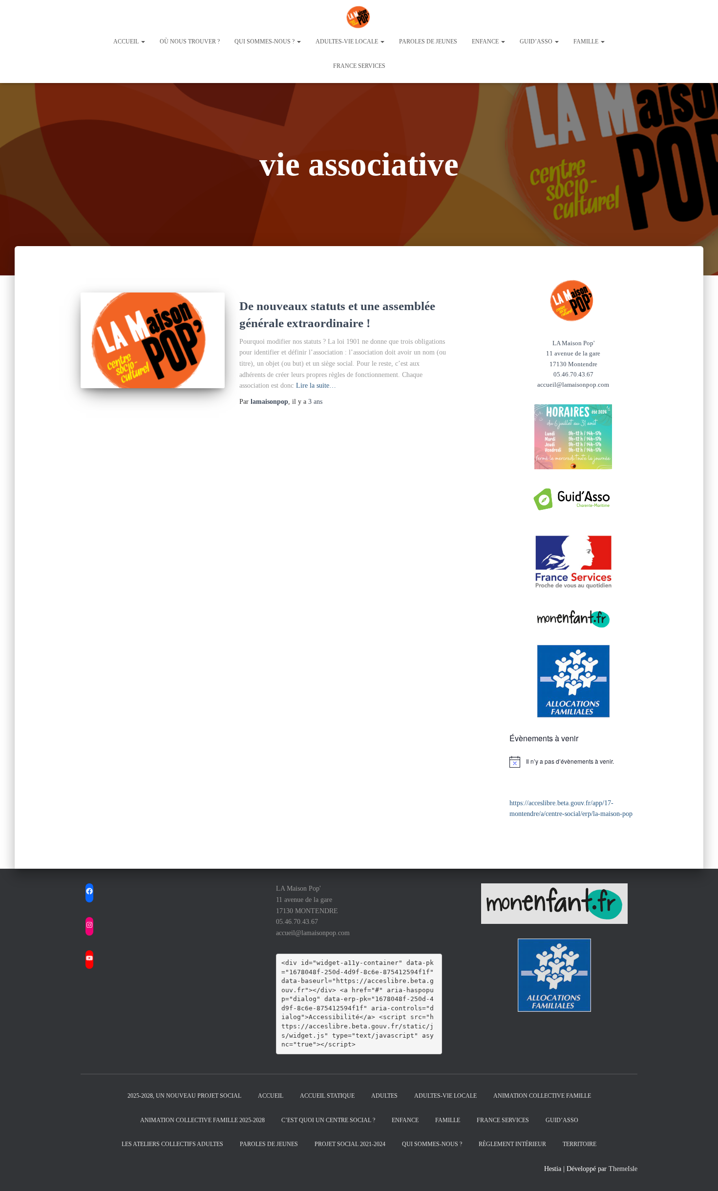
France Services (359, 66)
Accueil (126, 41)
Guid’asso (537, 41)
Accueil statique (327, 1095)
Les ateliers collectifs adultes (172, 1144)
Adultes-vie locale (348, 41)
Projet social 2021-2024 (350, 1144)
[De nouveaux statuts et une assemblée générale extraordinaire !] (153, 341)
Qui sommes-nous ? (265, 41)
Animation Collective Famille (542, 1095)
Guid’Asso (562, 1120)
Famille (586, 41)
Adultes (384, 1095)
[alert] (573, 762)
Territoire (579, 1144)
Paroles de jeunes (428, 41)
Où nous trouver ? (190, 41)
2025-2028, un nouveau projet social (184, 1095)
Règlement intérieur (512, 1144)
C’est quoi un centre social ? (328, 1120)
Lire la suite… (316, 385)
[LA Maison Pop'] (358, 17)
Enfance (486, 41)
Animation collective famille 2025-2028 (202, 1120)
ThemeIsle (623, 1168)
